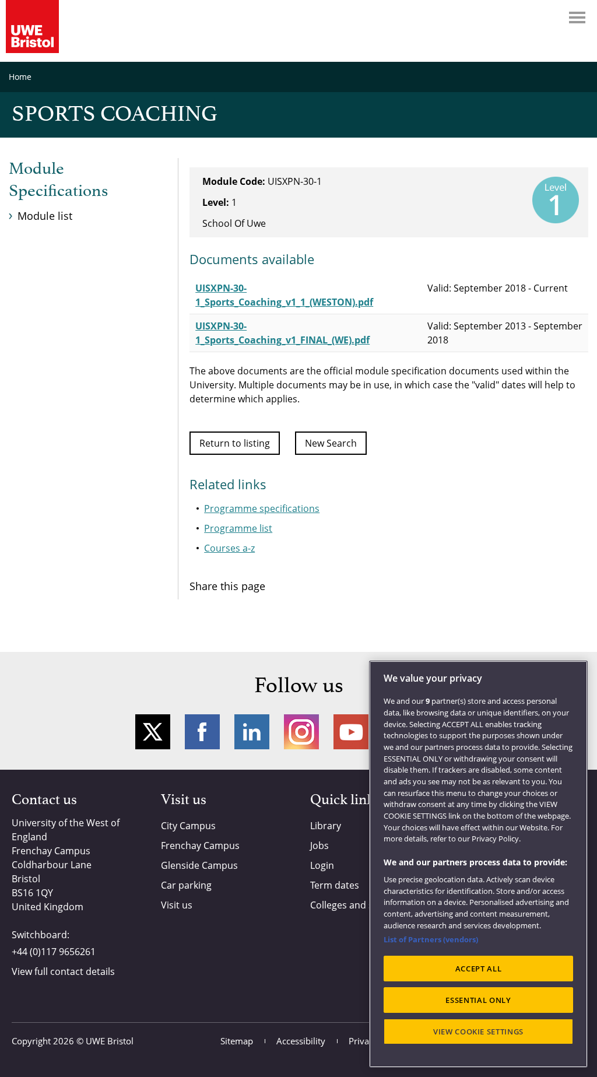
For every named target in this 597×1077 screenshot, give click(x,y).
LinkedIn (251, 731)
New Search (331, 443)
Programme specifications (261, 508)
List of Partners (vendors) (431, 939)
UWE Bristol (110, 1041)
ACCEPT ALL (478, 968)
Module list (44, 216)
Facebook (202, 731)
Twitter (152, 731)
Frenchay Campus (200, 845)
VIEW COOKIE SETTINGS (478, 1031)
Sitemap (236, 1041)
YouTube (350, 731)
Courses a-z (229, 548)
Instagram (301, 731)
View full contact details (63, 971)
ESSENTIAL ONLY (478, 1000)
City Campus (188, 825)
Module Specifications (58, 180)
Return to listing (234, 443)
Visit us (176, 905)
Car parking (186, 885)
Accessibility (300, 1041)
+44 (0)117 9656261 (54, 951)
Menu (577, 17)
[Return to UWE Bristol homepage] (32, 26)
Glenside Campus (199, 865)
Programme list (238, 528)
